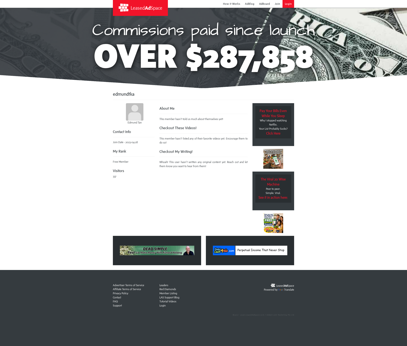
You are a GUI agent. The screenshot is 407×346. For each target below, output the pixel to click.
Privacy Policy (120, 293)
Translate (289, 289)
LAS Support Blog (169, 297)
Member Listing (168, 293)
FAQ (115, 301)
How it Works (231, 3)
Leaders (163, 285)
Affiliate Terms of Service (127, 289)
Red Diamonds (167, 289)
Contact (117, 297)
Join (277, 3)
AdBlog (249, 3)
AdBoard (264, 3)
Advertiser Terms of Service (128, 285)
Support (117, 305)
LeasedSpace (146, 8)
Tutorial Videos (167, 301)
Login (288, 3)
